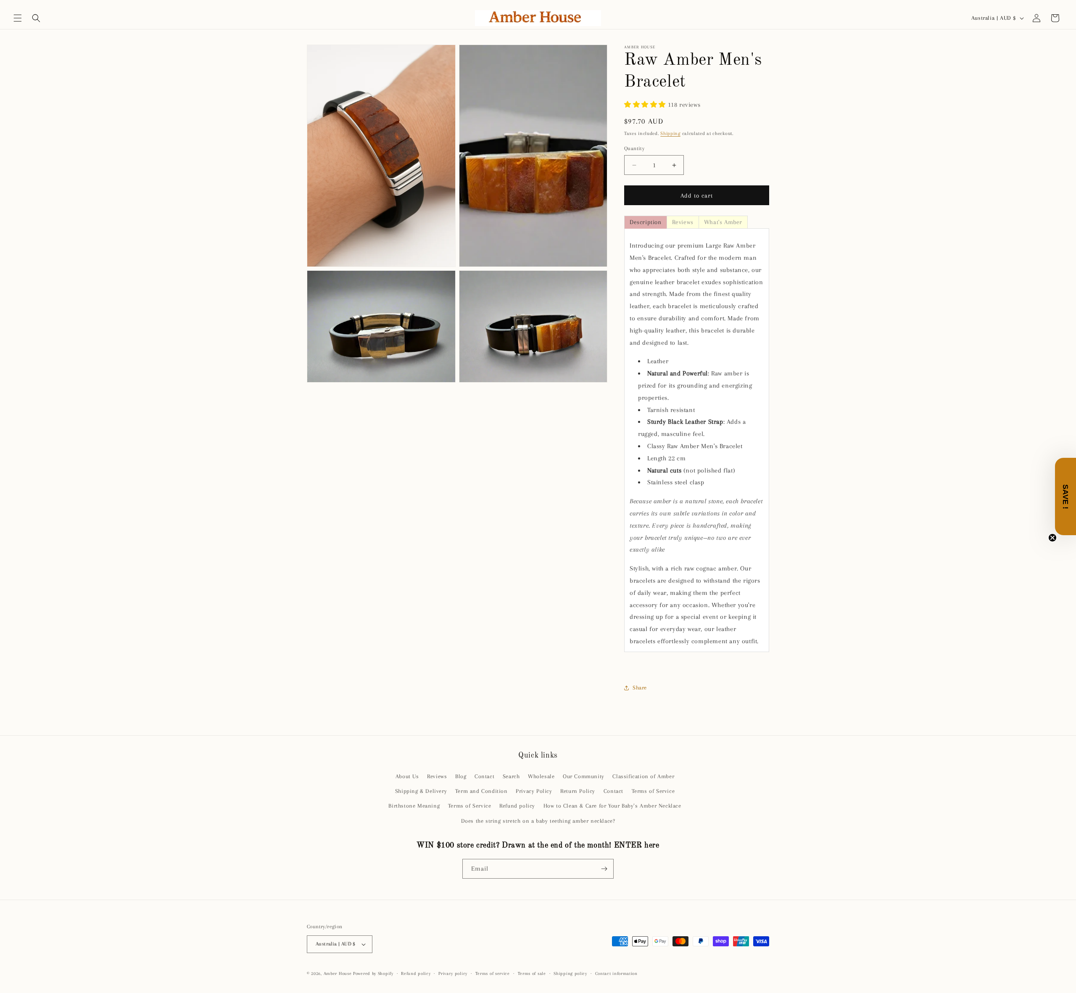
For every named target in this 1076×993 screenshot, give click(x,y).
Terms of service (492, 973)
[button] (17, 18)
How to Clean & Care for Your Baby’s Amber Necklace (612, 806)
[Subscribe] (604, 869)
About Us (407, 776)
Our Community (583, 776)
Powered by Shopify (373, 973)
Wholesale (541, 776)
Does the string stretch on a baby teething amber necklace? (538, 821)
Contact (484, 776)
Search (511, 776)
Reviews (437, 776)
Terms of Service (653, 791)
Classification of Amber (643, 776)
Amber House (338, 973)
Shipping (670, 133)
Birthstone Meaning (414, 806)
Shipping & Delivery (421, 791)
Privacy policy (452, 973)
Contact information (616, 973)
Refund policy (517, 806)
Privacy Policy (534, 791)
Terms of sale (532, 973)
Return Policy (577, 791)
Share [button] (640, 687)
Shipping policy (570, 973)
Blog (460, 776)
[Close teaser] (1052, 537)
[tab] (645, 222)
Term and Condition (481, 791)
